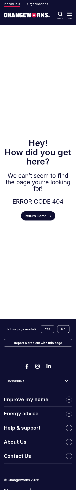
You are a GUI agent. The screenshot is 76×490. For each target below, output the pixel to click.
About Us (15, 442)
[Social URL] (26, 366)
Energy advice (21, 413)
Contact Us (17, 456)
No (63, 329)
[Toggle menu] (69, 13)
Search (60, 18)
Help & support (22, 428)
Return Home (35, 216)
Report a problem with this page (38, 343)
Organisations (37, 4)
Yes (47, 329)
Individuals (12, 4)
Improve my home (26, 399)
